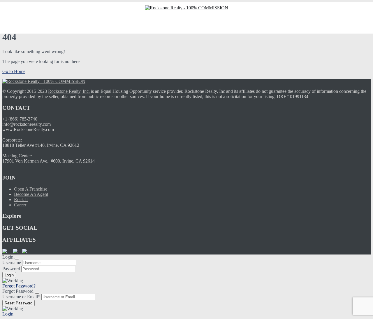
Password (11, 268)
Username (11, 262)
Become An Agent (31, 194)
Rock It (21, 199)
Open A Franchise (30, 188)
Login (7, 313)
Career (20, 204)
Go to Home (13, 71)
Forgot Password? (19, 285)
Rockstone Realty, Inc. (69, 91)
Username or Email (21, 296)
